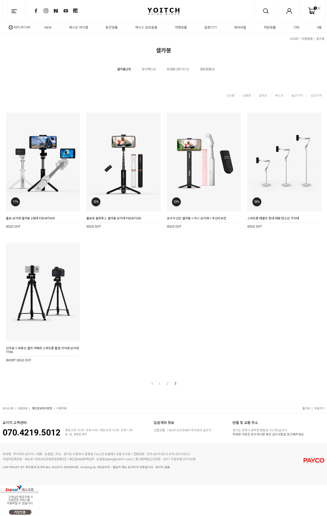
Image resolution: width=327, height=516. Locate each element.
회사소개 (8, 408)
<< (152, 384)
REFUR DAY (22, 27)
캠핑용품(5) (207, 69)
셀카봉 (320, 39)
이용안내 (22, 408)
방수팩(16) (149, 69)
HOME (294, 39)
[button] (322, 27)
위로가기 (319, 408)
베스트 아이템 (78, 27)
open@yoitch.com (119, 459)
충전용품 (112, 27)
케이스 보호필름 (146, 27)
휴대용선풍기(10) (178, 69)
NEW (48, 27)
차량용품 (270, 27)
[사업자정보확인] (55, 459)
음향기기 (210, 27)
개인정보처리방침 (42, 408)
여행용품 (181, 27)
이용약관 (61, 408)
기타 (296, 27)
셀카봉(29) (124, 69)
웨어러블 (240, 27)
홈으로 (306, 408)
